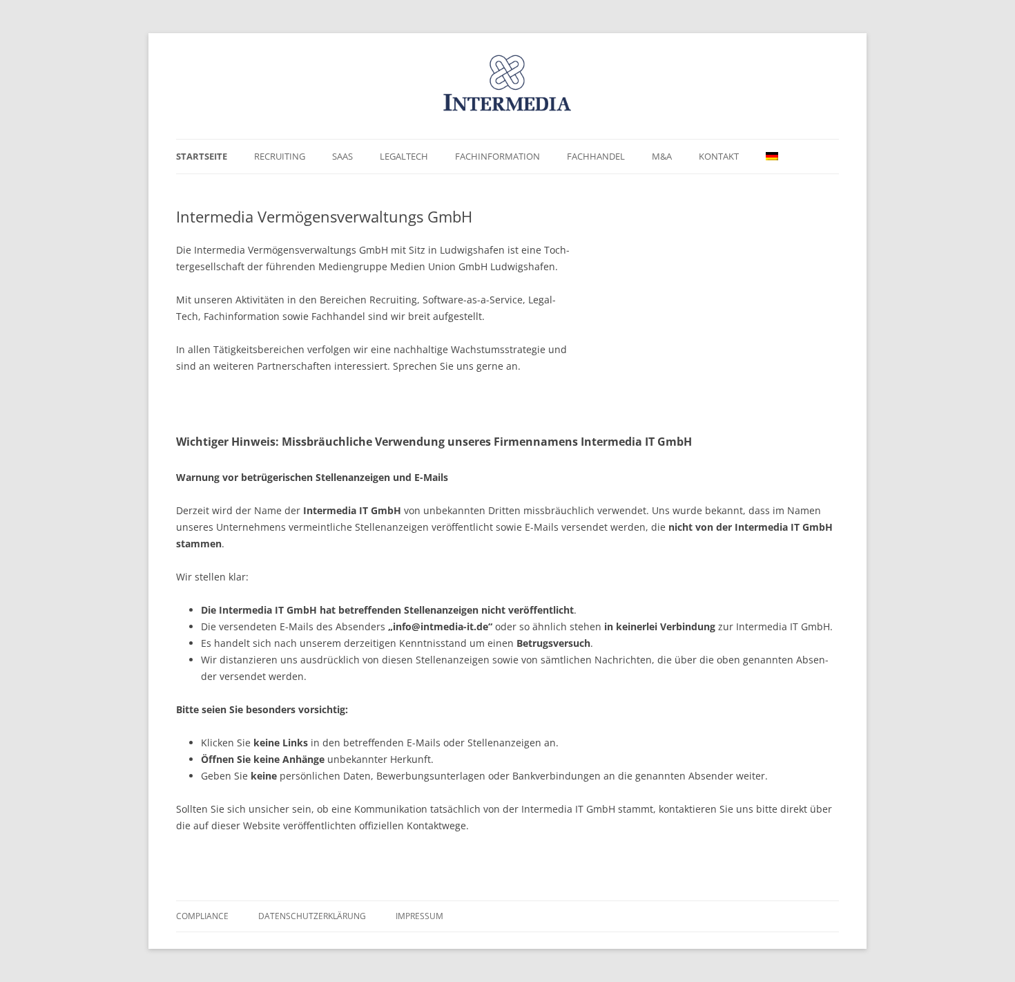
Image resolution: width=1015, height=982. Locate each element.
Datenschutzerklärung (312, 916)
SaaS (342, 156)
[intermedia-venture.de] (507, 91)
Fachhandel (596, 156)
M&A (662, 156)
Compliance (202, 916)
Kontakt (719, 156)
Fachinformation (497, 156)
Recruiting (279, 156)
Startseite (201, 156)
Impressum (419, 916)
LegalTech (404, 156)
